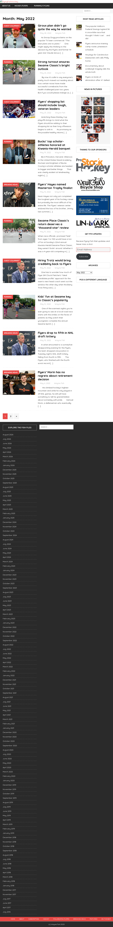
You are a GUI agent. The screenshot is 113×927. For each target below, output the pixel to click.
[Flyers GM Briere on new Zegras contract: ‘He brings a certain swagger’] (86, 119)
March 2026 (8, 456)
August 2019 (8, 802)
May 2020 (7, 763)
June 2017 (7, 903)
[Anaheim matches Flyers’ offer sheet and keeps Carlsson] (92, 138)
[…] (61, 53)
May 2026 (7, 448)
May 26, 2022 (45, 73)
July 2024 (7, 544)
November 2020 (10, 737)
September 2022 (10, 640)
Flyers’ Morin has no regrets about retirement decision (55, 375)
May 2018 (7, 868)
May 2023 (7, 605)
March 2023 (8, 614)
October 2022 (8, 636)
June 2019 (7, 811)
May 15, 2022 (45, 232)
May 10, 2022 (45, 340)
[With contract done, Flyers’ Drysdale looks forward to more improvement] (98, 101)
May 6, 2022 (45, 383)
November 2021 (9, 684)
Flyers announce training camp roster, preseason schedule (96, 46)
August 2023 (8, 592)
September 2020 (10, 745)
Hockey (46, 919)
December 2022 (9, 627)
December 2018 (9, 837)
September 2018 (10, 850)
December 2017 (9, 890)
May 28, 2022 (45, 33)
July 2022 (7, 649)
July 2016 (6, 912)
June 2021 (7, 706)
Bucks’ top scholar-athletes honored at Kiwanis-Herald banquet (54, 145)
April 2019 (7, 820)
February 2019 (9, 829)
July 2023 (7, 597)
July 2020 (7, 754)
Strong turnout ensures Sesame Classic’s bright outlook (54, 65)
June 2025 (7, 496)
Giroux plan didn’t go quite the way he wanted (54, 27)
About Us (6, 6)
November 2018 (9, 842)
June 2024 (7, 548)
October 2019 (8, 793)
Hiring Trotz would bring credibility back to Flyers (54, 262)
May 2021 (7, 710)
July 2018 (7, 859)
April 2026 (7, 452)
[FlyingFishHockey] (9, 1)
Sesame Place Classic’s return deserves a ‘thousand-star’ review (53, 224)
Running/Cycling (41, 6)
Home (13, 919)
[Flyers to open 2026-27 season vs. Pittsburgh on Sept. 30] (86, 128)
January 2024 (8, 570)
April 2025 (7, 505)
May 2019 (7, 815)
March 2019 (7, 824)
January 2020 (9, 780)
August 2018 (8, 855)
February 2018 (9, 881)
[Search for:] (96, 11)
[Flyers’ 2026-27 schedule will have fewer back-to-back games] (98, 110)
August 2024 (8, 540)
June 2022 (7, 653)
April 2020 (7, 767)
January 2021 (8, 728)
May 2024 (7, 553)
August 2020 (8, 750)
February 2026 (9, 461)
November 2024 (9, 526)
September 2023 (10, 588)
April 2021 (7, 715)
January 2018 (8, 885)
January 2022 (8, 675)
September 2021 (9, 693)
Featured (93, 919)
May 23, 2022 (45, 113)
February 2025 (9, 513)
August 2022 (8, 645)
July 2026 (7, 439)
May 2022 (7, 658)
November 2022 (9, 632)
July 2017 (6, 899)
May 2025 (7, 500)
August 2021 (8, 697)
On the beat (106, 919)
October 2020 (9, 741)
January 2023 (8, 623)
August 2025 (8, 487)
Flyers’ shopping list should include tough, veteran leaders (52, 105)
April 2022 (7, 662)
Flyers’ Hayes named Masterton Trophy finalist (55, 186)
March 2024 (8, 561)
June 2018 (7, 864)
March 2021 (7, 719)
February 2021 (9, 724)
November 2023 (9, 579)
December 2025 (9, 470)
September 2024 (10, 535)
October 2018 (8, 846)
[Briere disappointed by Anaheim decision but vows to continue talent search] (98, 128)
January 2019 (8, 833)
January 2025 (8, 518)
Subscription (33, 919)
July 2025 (7, 491)
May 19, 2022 (45, 152)
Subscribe (83, 256)
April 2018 (7, 872)
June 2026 (7, 443)
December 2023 (9, 575)
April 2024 (7, 557)
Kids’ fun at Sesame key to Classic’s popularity (54, 298)
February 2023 (9, 618)
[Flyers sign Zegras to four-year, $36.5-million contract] (98, 119)
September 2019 (10, 798)
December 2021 (9, 680)
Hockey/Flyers (21, 6)
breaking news (79, 919)
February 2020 (9, 776)
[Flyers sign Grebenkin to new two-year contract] (86, 101)
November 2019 (9, 789)
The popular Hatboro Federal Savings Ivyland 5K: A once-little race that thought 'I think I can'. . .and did (97, 32)
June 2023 (7, 601)
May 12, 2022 (45, 304)
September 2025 (10, 483)
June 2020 (7, 758)
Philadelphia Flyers (61, 919)
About (21, 919)
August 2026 (8, 434)
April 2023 (7, 610)
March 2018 (7, 877)
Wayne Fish (60, 33)
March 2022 (8, 667)
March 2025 (8, 509)
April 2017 (7, 907)
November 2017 (9, 894)
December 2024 (9, 522)
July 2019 (7, 807)
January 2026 (8, 465)
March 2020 (8, 772)
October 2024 (8, 531)
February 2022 (9, 671)
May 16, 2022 (45, 192)
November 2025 (9, 474)
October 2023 (8, 583)
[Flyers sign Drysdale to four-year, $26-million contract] (86, 110)
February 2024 (9, 566)
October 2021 (8, 688)
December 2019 (9, 785)
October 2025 (8, 478)
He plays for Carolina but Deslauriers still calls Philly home (97, 57)
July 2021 (6, 702)
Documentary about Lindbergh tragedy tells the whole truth (97, 69)
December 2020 (10, 732)
